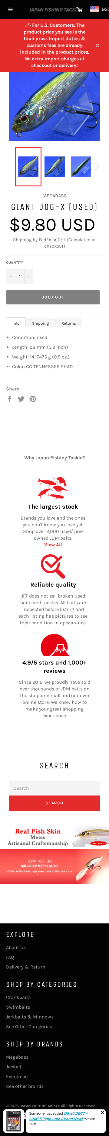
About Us (16, 947)
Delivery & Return (25, 967)
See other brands (25, 1086)
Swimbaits (18, 1007)
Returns (68, 323)
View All (53, 545)
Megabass (17, 1057)
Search (54, 803)
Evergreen (17, 1076)
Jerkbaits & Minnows (30, 1017)
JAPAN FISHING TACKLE (40, 1105)
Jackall (13, 1067)
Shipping (40, 323)
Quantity (14, 262)
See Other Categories (29, 1026)
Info (15, 323)
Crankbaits (18, 997)
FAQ (10, 957)
